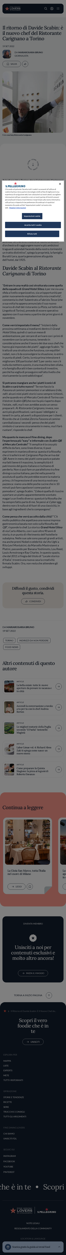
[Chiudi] (60, 184)
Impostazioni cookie (32, 216)
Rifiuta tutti (32, 234)
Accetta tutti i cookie (33, 225)
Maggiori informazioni (17, 208)
